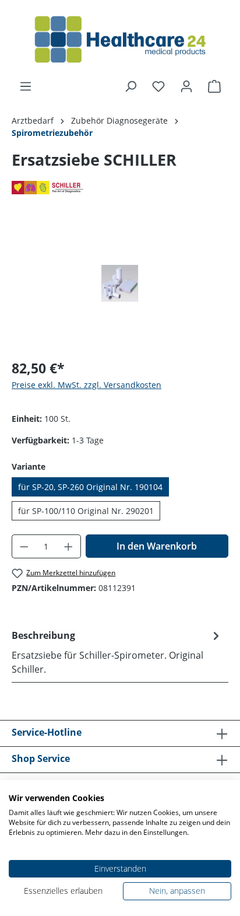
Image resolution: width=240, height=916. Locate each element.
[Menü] (26, 86)
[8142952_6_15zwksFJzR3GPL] (119, 283)
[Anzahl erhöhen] (69, 546)
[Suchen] (130, 86)
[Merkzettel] (158, 86)
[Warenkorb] (214, 86)
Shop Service (41, 758)
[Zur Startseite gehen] (120, 39)
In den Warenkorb (157, 546)
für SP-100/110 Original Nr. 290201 (86, 510)
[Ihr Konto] (186, 86)
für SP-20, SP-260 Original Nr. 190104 (90, 486)
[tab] (117, 651)
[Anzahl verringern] (24, 546)
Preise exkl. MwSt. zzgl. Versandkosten (86, 384)
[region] (120, 283)
